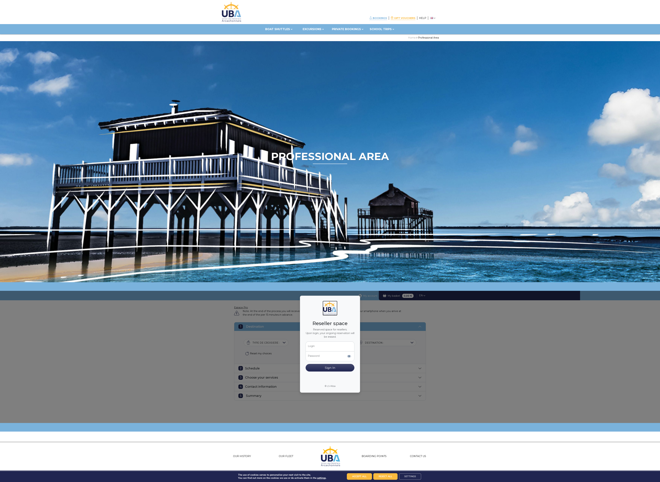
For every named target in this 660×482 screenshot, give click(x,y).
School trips (381, 29)
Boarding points (374, 456)
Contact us (418, 456)
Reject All (385, 476)
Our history (242, 456)
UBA (330, 456)
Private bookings (346, 29)
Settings (410, 476)
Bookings (380, 18)
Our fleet (286, 456)
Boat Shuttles (277, 29)
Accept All (359, 476)
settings (321, 478)
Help (422, 18)
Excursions (312, 29)
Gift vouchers (404, 18)
